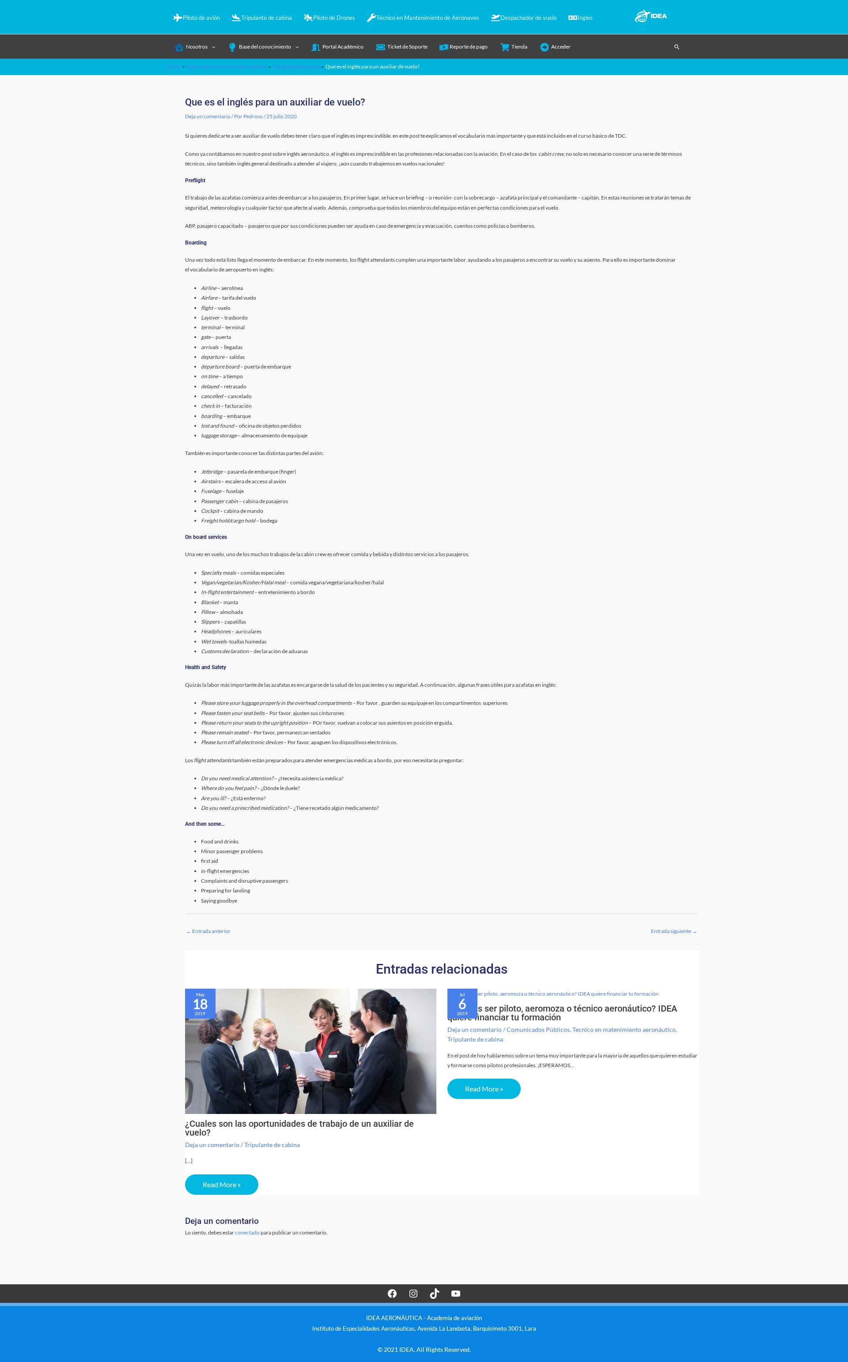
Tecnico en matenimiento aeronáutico (624, 1029)
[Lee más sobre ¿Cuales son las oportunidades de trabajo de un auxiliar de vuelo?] (310, 1050)
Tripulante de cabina (272, 1144)
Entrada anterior (208, 931)
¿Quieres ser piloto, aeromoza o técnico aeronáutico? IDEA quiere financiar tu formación (562, 1013)
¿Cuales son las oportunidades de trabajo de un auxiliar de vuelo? (299, 1128)
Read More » (222, 1184)
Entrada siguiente (674, 931)
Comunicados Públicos (538, 1029)
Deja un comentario (208, 116)
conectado (247, 1232)
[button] (677, 46)
